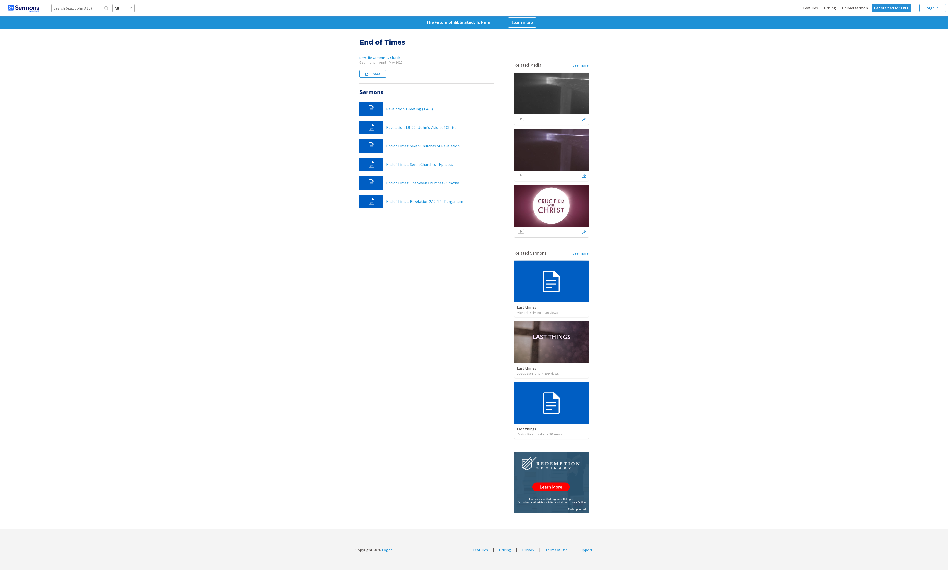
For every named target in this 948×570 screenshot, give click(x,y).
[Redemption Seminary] (551, 482)
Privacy (528, 549)
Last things (526, 307)
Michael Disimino (529, 312)
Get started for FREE (891, 7)
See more (581, 65)
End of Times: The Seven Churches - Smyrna (422, 182)
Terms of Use (556, 549)
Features (810, 7)
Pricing (830, 7)
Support (585, 549)
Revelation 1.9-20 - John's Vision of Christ (421, 127)
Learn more (522, 22)
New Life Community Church (379, 57)
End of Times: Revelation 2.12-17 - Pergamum (424, 201)
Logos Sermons (528, 373)
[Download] (584, 119)
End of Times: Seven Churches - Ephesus (419, 164)
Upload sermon (855, 7)
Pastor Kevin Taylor (531, 434)
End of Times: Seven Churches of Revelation (423, 145)
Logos (386, 549)
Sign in (933, 7)
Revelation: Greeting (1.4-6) (409, 108)
